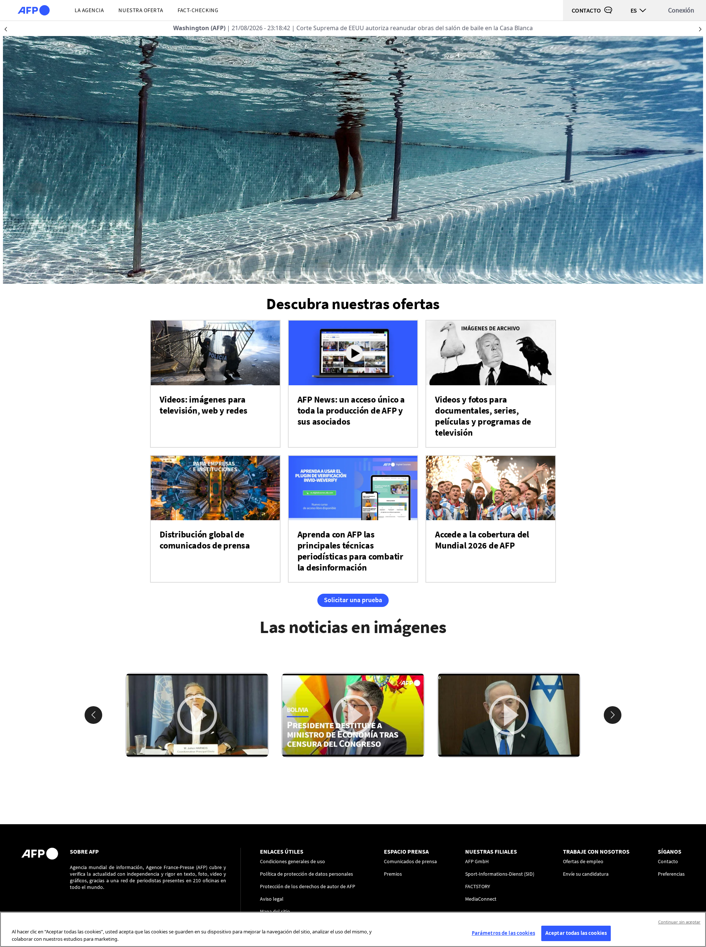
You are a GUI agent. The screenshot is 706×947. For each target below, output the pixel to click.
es (634, 10)
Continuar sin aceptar (679, 922)
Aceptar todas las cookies (576, 933)
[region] (353, 929)
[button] (93, 715)
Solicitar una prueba (353, 600)
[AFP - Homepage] (34, 10)
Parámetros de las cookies (503, 933)
